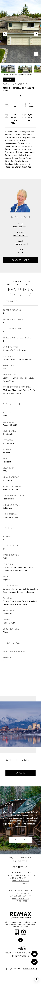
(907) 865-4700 (20, 883)
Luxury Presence (20, 956)
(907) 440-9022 (20, 235)
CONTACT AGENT (20, 260)
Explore (20, 773)
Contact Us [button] (20, 840)
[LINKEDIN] (20, 940)
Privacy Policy (30, 968)
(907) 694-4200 (20, 901)
